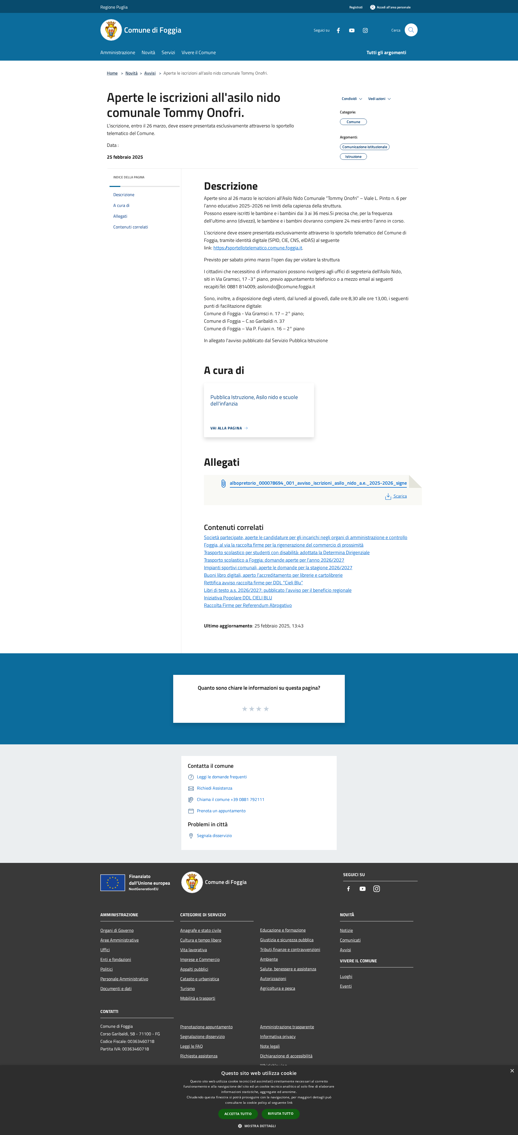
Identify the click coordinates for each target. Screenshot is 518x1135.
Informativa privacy (278, 1036)
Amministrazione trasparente (287, 1026)
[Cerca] (411, 29)
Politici (106, 969)
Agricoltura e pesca (277, 988)
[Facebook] (336, 29)
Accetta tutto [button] (238, 1114)
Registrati (356, 7)
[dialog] (259, 1100)
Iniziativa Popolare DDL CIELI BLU (238, 597)
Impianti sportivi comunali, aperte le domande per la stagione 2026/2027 (278, 567)
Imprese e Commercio (200, 959)
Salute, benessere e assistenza (288, 969)
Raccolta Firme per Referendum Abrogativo (248, 605)
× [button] (512, 1071)
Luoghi (346, 976)
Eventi (346, 986)
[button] (259, 1126)
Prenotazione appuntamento (206, 1026)
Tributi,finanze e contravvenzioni (290, 949)
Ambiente (269, 959)
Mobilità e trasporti (197, 998)
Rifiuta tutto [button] (281, 1113)
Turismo (187, 988)
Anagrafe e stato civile (200, 930)
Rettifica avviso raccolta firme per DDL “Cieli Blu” (253, 582)
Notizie (346, 930)
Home (112, 73)
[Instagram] (363, 29)
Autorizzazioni (273, 978)
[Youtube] (349, 29)
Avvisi (150, 73)
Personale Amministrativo (124, 979)
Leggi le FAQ (191, 1046)
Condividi (349, 99)
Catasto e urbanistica (199, 979)
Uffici (105, 949)
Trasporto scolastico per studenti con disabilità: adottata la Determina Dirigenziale (287, 552)
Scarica (400, 496)
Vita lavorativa (193, 949)
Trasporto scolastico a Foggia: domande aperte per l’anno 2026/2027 (274, 560)
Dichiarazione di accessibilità (286, 1056)
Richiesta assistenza (198, 1056)
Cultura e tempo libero (200, 940)
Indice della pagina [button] (128, 177)
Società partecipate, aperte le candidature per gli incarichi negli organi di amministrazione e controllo (305, 537)
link (289, 1102)
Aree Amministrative (119, 940)
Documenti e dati (116, 988)
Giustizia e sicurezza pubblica (286, 939)
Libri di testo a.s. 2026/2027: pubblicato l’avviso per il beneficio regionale (278, 590)
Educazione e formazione (283, 930)
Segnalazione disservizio (202, 1036)
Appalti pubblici (194, 969)
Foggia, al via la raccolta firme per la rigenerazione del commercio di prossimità (283, 545)
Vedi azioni (377, 99)
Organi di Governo (117, 930)
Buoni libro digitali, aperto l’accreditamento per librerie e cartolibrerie (273, 575)
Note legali (270, 1046)
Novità (131, 73)
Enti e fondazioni (115, 959)
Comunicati (350, 940)
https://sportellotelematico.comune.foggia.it (257, 247)
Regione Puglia (114, 7)
